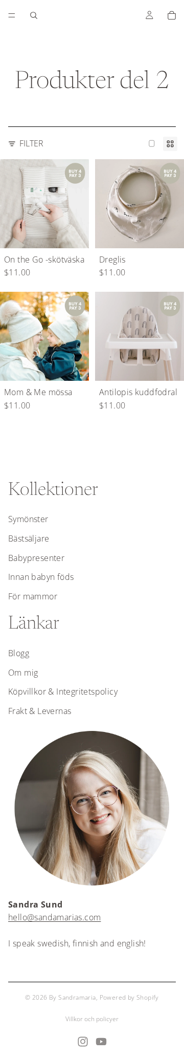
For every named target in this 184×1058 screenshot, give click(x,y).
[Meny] (12, 15)
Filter (31, 143)
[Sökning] (33, 15)
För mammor (32, 596)
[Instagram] (83, 1041)
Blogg (18, 653)
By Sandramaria (72, 997)
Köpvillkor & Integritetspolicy (63, 691)
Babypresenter (36, 558)
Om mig (23, 672)
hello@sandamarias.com (54, 917)
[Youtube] (101, 1041)
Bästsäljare (28, 538)
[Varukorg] (171, 15)
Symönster (28, 519)
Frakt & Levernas (39, 711)
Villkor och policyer (92, 1018)
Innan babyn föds (41, 576)
